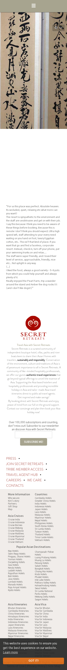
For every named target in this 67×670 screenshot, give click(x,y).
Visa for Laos (41, 625)
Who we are (13, 498)
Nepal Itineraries (16, 636)
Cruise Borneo (15, 525)
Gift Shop (12, 506)
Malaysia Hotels (42, 515)
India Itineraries (15, 619)
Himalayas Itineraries (18, 616)
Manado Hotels (15, 584)
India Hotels (40, 504)
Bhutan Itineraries (17, 608)
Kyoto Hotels (14, 590)
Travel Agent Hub (22, 474)
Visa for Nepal (41, 636)
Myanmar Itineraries (18, 633)
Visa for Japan (42, 622)
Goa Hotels (13, 565)
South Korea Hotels (44, 526)
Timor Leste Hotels (44, 537)
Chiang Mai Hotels (43, 571)
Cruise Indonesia (16, 522)
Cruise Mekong (15, 528)
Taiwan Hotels (42, 532)
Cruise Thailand (16, 539)
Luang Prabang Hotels (45, 557)
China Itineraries (16, 614)
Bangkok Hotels (42, 569)
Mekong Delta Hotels (45, 597)
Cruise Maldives (16, 533)
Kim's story (13, 501)
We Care (35, 480)
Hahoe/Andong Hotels (45, 585)
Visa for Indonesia (43, 619)
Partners (12, 504)
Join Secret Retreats (25, 463)
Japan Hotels (41, 509)
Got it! (33, 661)
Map (10, 509)
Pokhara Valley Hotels (45, 583)
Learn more (10, 652)
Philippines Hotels (43, 523)
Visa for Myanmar (43, 633)
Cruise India (14, 519)
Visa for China (42, 614)
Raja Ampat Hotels (17, 587)
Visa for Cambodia (44, 611)
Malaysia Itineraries (17, 630)
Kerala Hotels (14, 568)
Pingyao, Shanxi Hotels (19, 556)
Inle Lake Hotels (42, 580)
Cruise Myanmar (16, 536)
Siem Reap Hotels (16, 554)
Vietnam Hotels (42, 540)
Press (11, 458)
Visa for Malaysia (43, 628)
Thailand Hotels (42, 534)
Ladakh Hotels (15, 570)
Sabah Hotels (41, 566)
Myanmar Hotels (43, 518)
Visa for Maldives (43, 630)
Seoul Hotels (41, 588)
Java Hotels (13, 579)
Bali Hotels (13, 576)
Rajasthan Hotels (16, 573)
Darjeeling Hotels (16, 562)
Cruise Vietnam (15, 542)
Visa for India (41, 616)
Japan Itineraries (16, 625)
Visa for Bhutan (42, 608)
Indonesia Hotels (43, 506)
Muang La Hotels (43, 560)
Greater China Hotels (45, 501)
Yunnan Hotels (15, 559)
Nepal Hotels (41, 520)
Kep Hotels (13, 551)
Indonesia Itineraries (18, 622)
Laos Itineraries (15, 628)
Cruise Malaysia (16, 531)
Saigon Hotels (41, 599)
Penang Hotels (42, 563)
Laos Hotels (40, 512)
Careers (14, 480)
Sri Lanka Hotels (43, 529)
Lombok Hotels (15, 582)
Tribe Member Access (25, 469)
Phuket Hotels (41, 577)
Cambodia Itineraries (18, 611)
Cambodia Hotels (43, 498)
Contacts (15, 485)
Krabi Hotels (41, 574)
